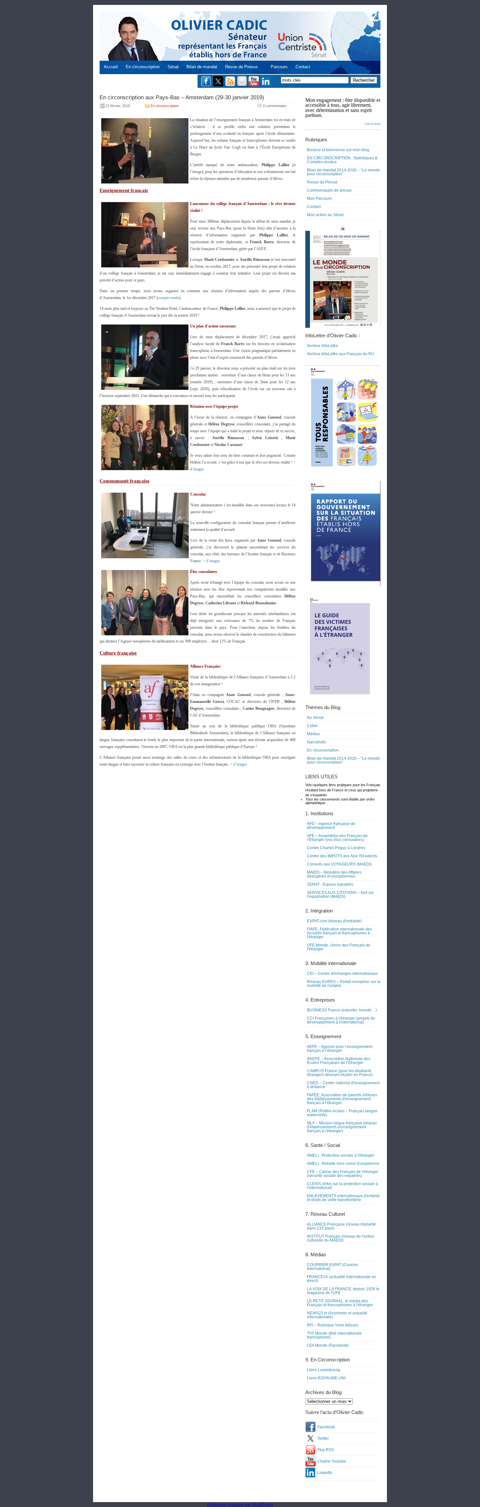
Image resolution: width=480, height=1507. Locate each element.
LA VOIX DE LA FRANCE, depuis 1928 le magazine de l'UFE (343, 1291)
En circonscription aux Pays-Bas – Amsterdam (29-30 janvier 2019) (182, 97)
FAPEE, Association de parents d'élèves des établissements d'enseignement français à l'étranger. (342, 1099)
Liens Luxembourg (323, 1370)
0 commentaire (274, 106)
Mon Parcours (319, 198)
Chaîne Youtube (331, 1461)
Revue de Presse (241, 66)
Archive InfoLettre (322, 345)
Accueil (111, 66)
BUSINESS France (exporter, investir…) (342, 1010)
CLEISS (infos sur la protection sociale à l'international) (342, 1186)
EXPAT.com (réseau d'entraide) (334, 921)
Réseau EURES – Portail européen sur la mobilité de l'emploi (343, 983)
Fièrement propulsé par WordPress (240, 1504)
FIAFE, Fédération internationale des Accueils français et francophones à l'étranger (339, 933)
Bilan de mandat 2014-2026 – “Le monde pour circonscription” (343, 172)
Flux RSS (325, 1450)
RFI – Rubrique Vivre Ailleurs (332, 1325)
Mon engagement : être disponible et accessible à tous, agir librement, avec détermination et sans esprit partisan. (342, 111)
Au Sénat (315, 717)
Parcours (279, 66)
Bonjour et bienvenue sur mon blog (338, 150)
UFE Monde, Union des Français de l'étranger (338, 947)
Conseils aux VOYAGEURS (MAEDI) (339, 864)
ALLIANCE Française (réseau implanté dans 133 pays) (341, 1226)
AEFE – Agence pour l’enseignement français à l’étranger (339, 1048)
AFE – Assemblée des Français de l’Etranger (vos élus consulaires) (337, 837)
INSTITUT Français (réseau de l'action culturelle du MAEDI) (340, 1238)
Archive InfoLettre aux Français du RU (340, 354)
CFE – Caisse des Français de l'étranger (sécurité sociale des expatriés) (342, 1173)
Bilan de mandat (201, 66)
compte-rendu (168, 297)
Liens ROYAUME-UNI (326, 1378)
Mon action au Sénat (325, 215)
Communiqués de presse (329, 190)
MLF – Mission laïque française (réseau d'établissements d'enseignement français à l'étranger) (342, 1127)
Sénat (173, 66)
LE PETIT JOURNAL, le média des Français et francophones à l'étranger (340, 1303)
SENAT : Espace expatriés (330, 884)
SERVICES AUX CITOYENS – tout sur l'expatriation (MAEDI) (340, 894)
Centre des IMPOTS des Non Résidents (342, 856)
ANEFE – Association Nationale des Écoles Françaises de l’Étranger (338, 1060)
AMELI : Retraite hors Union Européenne (343, 1163)
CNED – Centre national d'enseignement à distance (343, 1085)
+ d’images (211, 561)
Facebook (326, 1427)
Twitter (323, 1438)
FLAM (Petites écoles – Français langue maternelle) (342, 1113)
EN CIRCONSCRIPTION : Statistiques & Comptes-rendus (342, 160)
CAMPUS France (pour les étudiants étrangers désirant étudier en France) (340, 1073)
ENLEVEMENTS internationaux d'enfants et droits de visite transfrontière (343, 1198)
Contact (303, 66)
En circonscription (143, 66)
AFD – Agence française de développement (331, 825)
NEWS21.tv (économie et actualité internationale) (337, 1315)
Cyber (312, 725)
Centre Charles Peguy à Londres (336, 848)
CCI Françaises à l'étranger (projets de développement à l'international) (341, 1020)
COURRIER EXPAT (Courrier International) (332, 1266)
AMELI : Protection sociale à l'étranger (340, 1155)
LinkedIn (324, 1472)
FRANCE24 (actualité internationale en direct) (341, 1279)
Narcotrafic (316, 742)
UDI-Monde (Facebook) (328, 1345)
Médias (313, 734)
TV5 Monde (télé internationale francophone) (334, 1335)
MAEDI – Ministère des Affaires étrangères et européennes (334, 874)
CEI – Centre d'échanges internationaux (342, 973)
